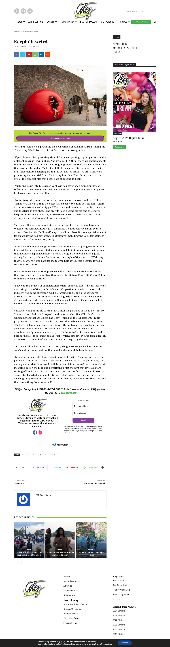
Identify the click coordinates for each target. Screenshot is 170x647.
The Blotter (19, 483)
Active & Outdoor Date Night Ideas (91, 553)
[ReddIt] (47, 54)
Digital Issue (118, 133)
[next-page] (20, 562)
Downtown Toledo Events (75, 604)
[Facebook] (16, 11)
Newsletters (120, 44)
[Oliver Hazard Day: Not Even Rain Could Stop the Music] (29, 540)
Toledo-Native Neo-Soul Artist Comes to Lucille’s (60, 553)
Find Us (116, 52)
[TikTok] (30, 11)
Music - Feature (45, 455)
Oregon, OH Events (72, 609)
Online (56, 455)
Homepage (26, 455)
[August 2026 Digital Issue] (134, 102)
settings (108, 644)
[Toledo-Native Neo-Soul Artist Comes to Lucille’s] (60, 540)
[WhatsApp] (35, 54)
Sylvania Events (70, 622)
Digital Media (117, 141)
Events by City (70, 600)
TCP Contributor (21, 46)
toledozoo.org (68, 392)
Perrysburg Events (71, 618)
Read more (119, 147)
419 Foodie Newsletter (125, 48)
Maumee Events (70, 613)
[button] (154, 21)
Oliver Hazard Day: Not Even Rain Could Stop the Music (29, 553)
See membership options (60, 138)
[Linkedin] (41, 54)
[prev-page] (15, 562)
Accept (125, 643)
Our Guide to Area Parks (95, 483)
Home (16, 31)
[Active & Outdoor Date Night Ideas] (91, 540)
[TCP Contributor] (25, 499)
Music (22, 31)
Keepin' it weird (32, 31)
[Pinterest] (29, 54)
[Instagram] (23, 11)
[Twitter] (23, 54)
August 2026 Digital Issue (128, 138)
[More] (102, 467)
